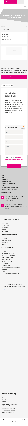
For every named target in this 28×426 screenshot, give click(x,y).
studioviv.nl (19, 424)
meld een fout (6, 85)
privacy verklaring (18, 159)
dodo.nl (10, 424)
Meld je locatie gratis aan (10, 1)
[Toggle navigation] (25, 6)
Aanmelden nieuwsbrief (8, 183)
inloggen (20, 1)
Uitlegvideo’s (5, 179)
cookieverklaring (14, 421)
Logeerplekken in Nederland (10, 187)
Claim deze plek (14, 76)
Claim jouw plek (6, 181)
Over (3, 175)
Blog (3, 177)
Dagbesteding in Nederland (10, 189)
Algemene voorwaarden (9, 419)
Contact (4, 185)
